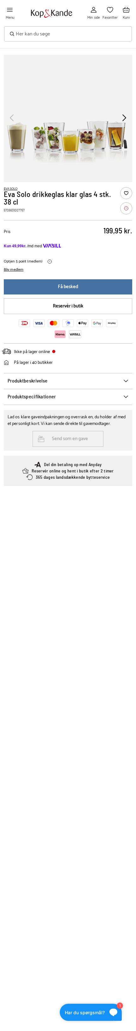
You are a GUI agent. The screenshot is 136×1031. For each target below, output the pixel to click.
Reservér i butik (68, 306)
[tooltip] (126, 208)
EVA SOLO (10, 188)
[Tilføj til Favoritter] (126, 193)
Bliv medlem (13, 270)
